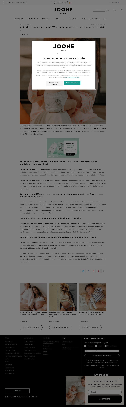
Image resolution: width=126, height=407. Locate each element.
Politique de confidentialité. (72, 77)
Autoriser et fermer (72, 82)
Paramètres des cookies (54, 83)
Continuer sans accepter (63, 53)
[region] (64, 65)
